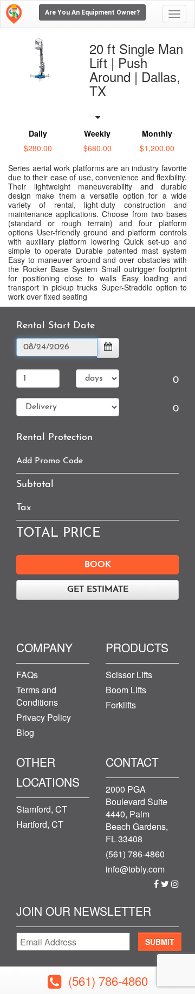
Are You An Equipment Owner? (92, 12)
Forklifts (121, 705)
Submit (159, 941)
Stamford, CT (41, 809)
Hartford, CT (39, 824)
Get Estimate (97, 589)
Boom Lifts (126, 690)
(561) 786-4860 (135, 854)
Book (97, 564)
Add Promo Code (49, 461)
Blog (25, 732)
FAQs (27, 674)
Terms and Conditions (37, 696)
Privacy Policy (43, 717)
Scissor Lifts (129, 674)
